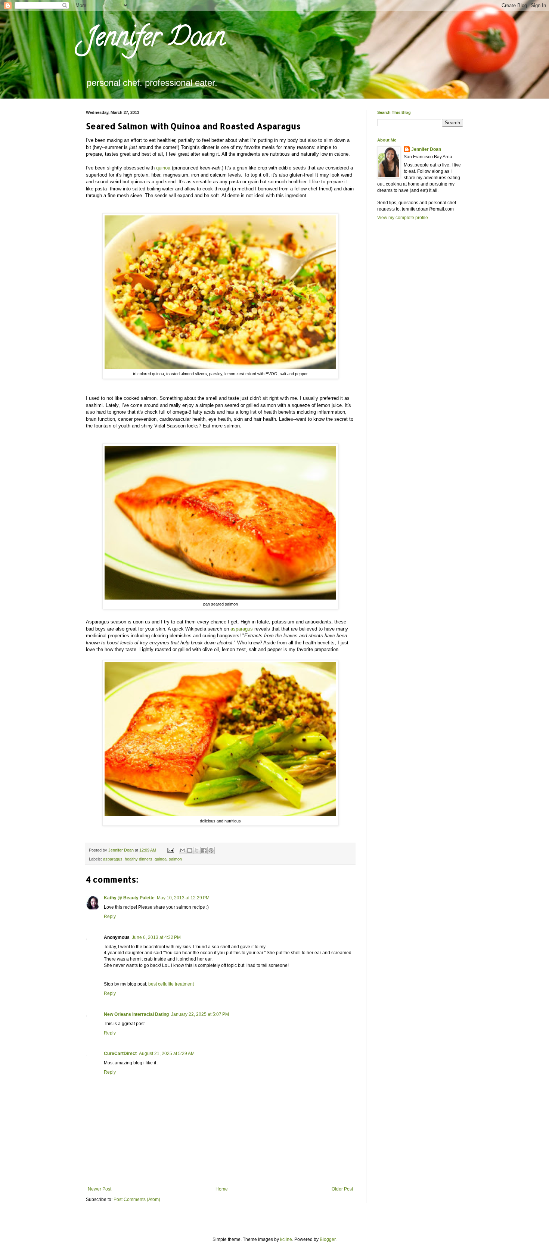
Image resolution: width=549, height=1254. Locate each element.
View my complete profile (402, 217)
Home (221, 1189)
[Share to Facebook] (204, 850)
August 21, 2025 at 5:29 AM (167, 1053)
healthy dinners (138, 859)
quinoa (163, 168)
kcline (286, 1239)
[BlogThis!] (189, 850)
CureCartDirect (120, 1053)
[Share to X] (197, 850)
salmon (175, 859)
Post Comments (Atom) (137, 1199)
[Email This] (182, 850)
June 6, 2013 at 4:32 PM (156, 937)
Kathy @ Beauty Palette (129, 897)
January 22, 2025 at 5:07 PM (200, 1014)
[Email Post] (170, 850)
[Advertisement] (407, 355)
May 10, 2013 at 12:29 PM (183, 897)
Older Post (342, 1189)
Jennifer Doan (155, 39)
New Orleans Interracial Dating (136, 1014)
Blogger (327, 1239)
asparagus (241, 629)
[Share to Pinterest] (211, 850)
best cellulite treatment (171, 984)
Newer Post (99, 1189)
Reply (110, 916)
